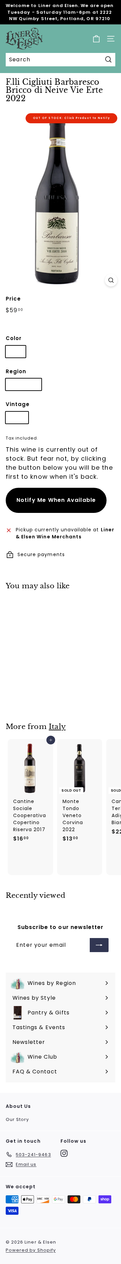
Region (16, 371)
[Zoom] (111, 280)
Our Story (17, 1119)
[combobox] (60, 59)
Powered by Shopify (31, 1250)
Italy (57, 726)
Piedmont (23, 384)
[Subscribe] (99, 945)
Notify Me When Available (56, 500)
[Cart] (96, 38)
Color (14, 338)
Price (13, 298)
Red (16, 351)
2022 (17, 417)
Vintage (18, 404)
